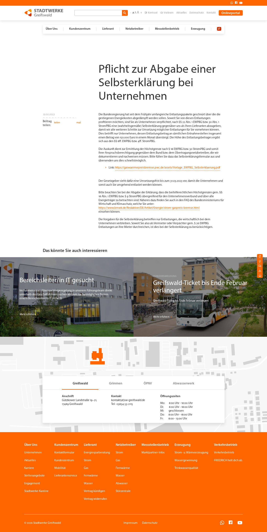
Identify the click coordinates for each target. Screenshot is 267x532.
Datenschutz (196, 13)
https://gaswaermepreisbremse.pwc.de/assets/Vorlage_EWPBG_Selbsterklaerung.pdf (167, 167)
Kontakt (211, 13)
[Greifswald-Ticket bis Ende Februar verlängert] (200, 297)
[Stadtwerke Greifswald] (43, 13)
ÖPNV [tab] (148, 383)
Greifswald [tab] (80, 383)
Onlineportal (230, 13)
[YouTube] (240, 523)
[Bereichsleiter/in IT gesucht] (67, 297)
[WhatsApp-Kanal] (222, 523)
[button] (57, 122)
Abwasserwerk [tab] (183, 383)
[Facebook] (235, 3)
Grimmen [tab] (115, 383)
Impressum (131, 523)
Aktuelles (181, 13)
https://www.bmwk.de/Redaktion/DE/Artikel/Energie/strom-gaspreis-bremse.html (149, 208)
